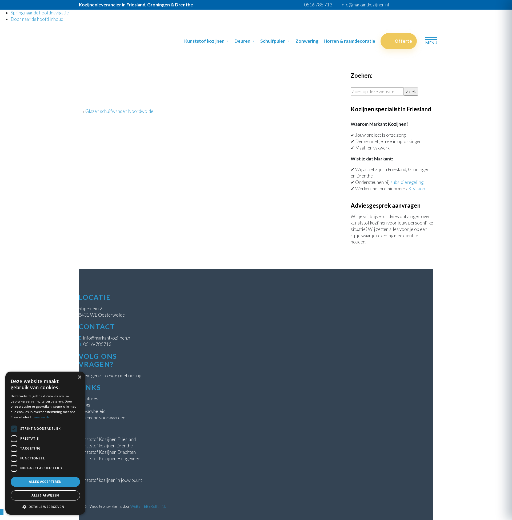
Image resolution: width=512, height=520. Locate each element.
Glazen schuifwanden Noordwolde (119, 111)
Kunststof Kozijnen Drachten (107, 452)
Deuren (242, 41)
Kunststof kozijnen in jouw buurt (110, 480)
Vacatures (88, 398)
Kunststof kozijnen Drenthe (106, 445)
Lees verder (42, 417)
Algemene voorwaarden (102, 417)
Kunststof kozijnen (204, 41)
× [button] (79, 377)
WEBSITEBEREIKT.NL (148, 506)
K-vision (417, 188)
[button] (45, 506)
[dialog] (45, 443)
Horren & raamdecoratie (349, 41)
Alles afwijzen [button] (45, 495)
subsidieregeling (406, 182)
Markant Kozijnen (83, 30)
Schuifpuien (273, 41)
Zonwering (306, 41)
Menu (431, 43)
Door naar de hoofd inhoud (37, 19)
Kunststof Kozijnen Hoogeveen (109, 458)
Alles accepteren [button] (45, 481)
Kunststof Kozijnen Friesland (107, 439)
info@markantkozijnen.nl (107, 338)
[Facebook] (413, 4)
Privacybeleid (92, 411)
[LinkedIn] (427, 4)
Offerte (403, 41)
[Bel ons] (407, 4)
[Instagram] (420, 4)
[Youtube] (433, 4)
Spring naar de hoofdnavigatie (40, 12)
